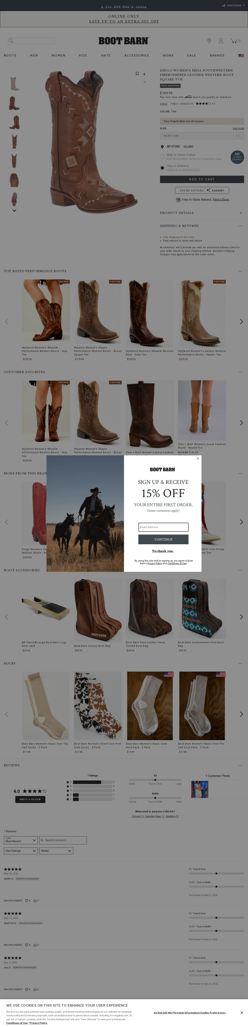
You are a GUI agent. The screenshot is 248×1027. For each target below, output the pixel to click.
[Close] (242, 1012)
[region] (124, 1013)
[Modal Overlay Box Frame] (124, 513)
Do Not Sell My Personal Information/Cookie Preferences (190, 1012)
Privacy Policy (38, 1023)
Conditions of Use (17, 1023)
